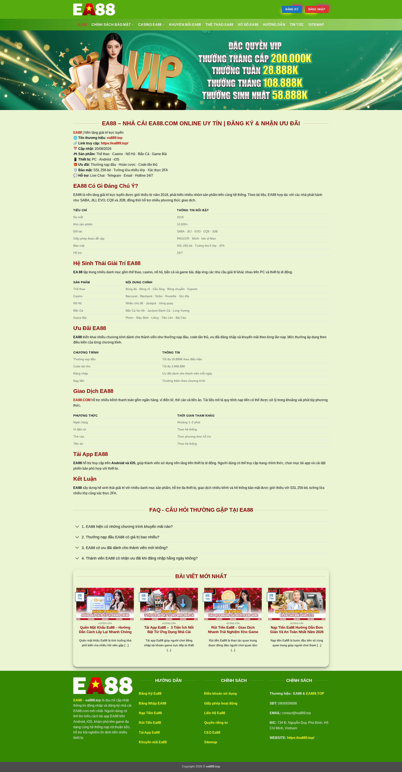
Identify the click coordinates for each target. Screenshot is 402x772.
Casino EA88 (150, 24)
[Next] (326, 625)
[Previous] (75, 625)
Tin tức (297, 24)
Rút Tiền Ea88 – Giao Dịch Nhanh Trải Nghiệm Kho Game (233, 630)
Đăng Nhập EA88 (152, 703)
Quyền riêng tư (216, 722)
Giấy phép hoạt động (220, 703)
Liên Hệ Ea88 (214, 713)
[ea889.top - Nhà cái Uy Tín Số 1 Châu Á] (94, 9)
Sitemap (210, 742)
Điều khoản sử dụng (220, 693)
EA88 (77, 132)
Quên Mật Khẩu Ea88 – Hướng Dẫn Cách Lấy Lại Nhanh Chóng (105, 630)
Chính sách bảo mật (111, 24)
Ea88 (82, 24)
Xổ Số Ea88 (248, 24)
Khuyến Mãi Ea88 (185, 24)
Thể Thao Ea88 (219, 24)
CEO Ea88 (212, 732)
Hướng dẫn (274, 24)
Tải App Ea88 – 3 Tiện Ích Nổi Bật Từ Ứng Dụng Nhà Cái (169, 630)
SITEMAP (316, 24)
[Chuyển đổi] (77, 527)
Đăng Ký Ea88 (150, 693)
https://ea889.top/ (300, 738)
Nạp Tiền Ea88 (150, 713)
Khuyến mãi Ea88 (153, 742)
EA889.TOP (315, 693)
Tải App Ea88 (149, 732)
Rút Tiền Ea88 (150, 722)
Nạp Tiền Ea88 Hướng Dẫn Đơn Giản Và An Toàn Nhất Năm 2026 (296, 630)
